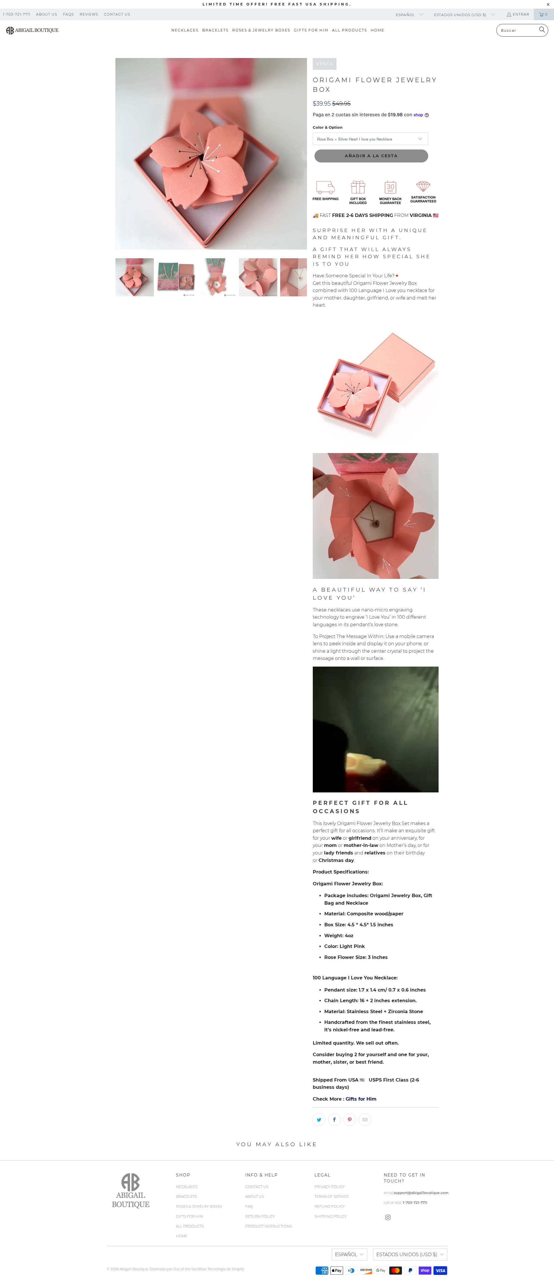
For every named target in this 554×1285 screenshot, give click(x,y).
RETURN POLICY (260, 1216)
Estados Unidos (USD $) (461, 15)
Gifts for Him (361, 1099)
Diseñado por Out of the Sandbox (177, 1269)
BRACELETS (186, 1196)
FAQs (68, 14)
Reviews (89, 14)
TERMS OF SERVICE (332, 1196)
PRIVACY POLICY (330, 1187)
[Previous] (119, 154)
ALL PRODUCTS (190, 1226)
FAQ (249, 1206)
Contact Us (117, 14)
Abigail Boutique (134, 1269)
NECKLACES (186, 1187)
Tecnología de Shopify (225, 1269)
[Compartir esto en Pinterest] (349, 1119)
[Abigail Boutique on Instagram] (388, 1218)
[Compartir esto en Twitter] (319, 1119)
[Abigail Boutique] (32, 30)
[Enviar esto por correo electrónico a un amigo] (365, 1119)
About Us (46, 14)
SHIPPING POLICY (331, 1216)
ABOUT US (254, 1196)
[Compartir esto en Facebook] (334, 1119)
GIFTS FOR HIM (189, 1216)
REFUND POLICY (330, 1206)
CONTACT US (256, 1187)
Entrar (521, 14)
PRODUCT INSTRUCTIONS (268, 1226)
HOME (181, 1236)
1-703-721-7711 (16, 14)
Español (406, 15)
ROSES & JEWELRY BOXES (199, 1206)
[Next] (302, 154)
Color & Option (327, 127)
